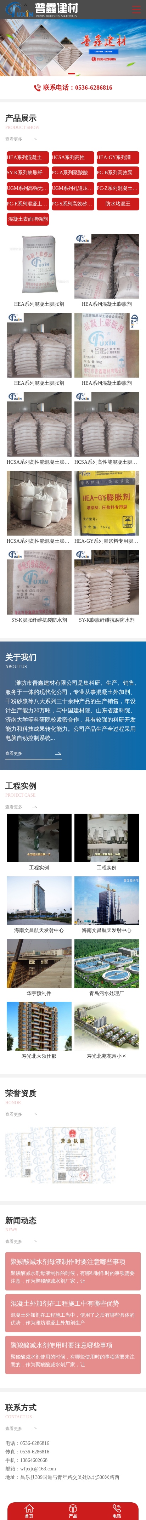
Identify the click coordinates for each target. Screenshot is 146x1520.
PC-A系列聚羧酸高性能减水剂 (73, 172)
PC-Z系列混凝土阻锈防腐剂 (118, 188)
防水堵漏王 (118, 204)
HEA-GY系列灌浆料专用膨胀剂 (118, 157)
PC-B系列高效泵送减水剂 (118, 172)
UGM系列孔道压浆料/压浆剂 (73, 188)
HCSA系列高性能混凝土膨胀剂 (73, 157)
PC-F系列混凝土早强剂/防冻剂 (28, 204)
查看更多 (13, 139)
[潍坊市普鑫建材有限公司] (41, 9)
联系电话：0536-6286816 (77, 87)
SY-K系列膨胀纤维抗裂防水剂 (28, 172)
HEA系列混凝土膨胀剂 (28, 157)
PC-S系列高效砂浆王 (73, 204)
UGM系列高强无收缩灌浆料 (28, 188)
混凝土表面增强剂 (28, 219)
